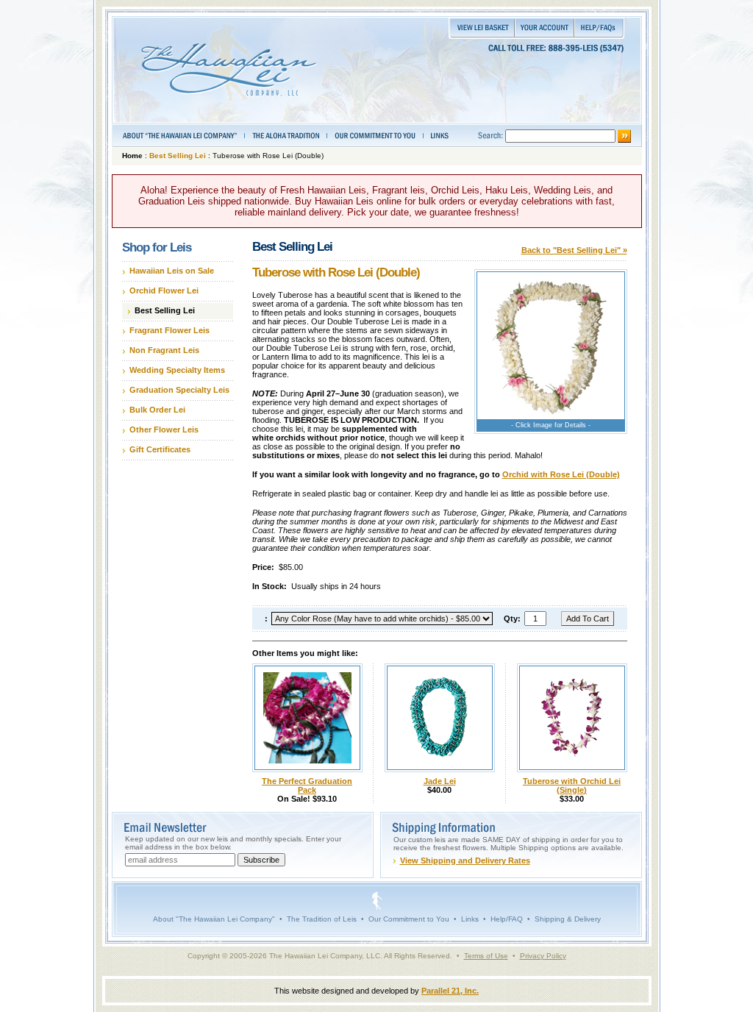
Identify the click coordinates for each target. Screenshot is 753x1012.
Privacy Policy (543, 956)
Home (132, 156)
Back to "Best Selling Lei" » (574, 250)
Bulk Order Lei (157, 409)
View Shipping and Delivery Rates (465, 860)
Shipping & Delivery (568, 919)
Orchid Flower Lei (164, 290)
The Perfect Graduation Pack (307, 785)
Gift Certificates (159, 449)
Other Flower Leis (164, 429)
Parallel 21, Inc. (450, 990)
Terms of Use (486, 956)
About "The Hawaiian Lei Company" (214, 919)
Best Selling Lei (177, 156)
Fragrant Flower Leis (169, 330)
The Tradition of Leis (322, 919)
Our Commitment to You (408, 919)
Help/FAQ (506, 919)
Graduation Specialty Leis (179, 389)
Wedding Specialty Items (177, 370)
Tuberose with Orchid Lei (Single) (572, 785)
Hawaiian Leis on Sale (171, 270)
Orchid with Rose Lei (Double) (561, 474)
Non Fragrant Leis (164, 350)
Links (470, 919)
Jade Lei (440, 781)
